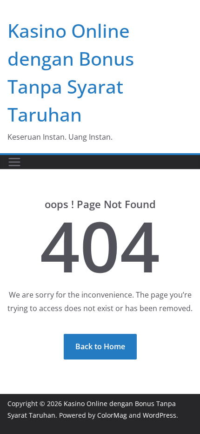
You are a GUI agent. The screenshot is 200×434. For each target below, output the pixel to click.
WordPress (159, 415)
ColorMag (112, 415)
